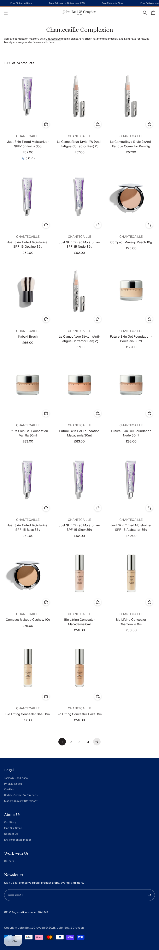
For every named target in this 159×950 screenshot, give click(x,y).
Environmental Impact (17, 839)
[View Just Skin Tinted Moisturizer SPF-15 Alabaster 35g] (131, 479)
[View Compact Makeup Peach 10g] (131, 196)
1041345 (43, 912)
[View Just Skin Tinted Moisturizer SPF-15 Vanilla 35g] (28, 95)
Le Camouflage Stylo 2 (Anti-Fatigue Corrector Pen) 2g (131, 144)
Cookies (9, 789)
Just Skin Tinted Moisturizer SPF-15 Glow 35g (79, 527)
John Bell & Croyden (70, 927)
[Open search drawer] (145, 12)
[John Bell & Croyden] (79, 12)
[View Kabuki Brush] (28, 290)
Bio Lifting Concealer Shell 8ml (28, 714)
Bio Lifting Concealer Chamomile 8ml (131, 622)
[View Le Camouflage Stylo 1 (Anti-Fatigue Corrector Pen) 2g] (79, 290)
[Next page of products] (97, 741)
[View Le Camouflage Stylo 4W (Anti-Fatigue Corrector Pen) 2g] (79, 95)
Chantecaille (53, 38)
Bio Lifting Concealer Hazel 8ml (79, 714)
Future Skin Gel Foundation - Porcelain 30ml (131, 338)
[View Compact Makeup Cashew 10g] (28, 573)
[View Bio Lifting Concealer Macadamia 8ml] (79, 573)
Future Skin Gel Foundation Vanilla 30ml (28, 433)
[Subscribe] (149, 895)
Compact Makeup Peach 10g (131, 242)
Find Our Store (13, 828)
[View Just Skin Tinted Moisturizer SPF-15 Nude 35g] (79, 196)
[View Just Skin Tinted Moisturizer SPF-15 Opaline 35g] (28, 196)
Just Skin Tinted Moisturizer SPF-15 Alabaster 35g (131, 527)
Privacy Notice (13, 783)
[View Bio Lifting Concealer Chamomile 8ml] (131, 573)
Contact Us (11, 834)
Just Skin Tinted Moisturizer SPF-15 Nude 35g (79, 244)
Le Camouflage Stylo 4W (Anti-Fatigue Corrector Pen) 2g (79, 144)
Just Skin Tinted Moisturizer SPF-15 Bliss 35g (28, 527)
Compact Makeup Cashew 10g (28, 620)
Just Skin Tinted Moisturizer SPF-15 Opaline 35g (28, 244)
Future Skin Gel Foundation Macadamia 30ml (79, 433)
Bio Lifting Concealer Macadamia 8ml (79, 622)
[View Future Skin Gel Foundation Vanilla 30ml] (28, 384)
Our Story (10, 822)
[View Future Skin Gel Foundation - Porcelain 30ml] (131, 290)
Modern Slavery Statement (20, 801)
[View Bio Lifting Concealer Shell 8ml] (28, 667)
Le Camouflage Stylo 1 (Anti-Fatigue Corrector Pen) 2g (79, 338)
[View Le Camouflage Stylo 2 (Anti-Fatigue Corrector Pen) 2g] (131, 95)
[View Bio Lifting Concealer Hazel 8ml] (79, 667)
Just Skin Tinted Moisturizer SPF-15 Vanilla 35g (28, 144)
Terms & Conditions (16, 778)
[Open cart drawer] (153, 12)
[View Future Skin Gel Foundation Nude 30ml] (131, 384)
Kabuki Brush (28, 336)
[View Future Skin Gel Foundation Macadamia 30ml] (79, 384)
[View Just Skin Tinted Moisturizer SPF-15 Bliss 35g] (28, 479)
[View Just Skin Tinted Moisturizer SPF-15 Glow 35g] (79, 479)
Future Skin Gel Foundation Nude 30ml (131, 433)
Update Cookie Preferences (20, 795)
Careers (9, 861)
